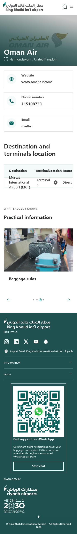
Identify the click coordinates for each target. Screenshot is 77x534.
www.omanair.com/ (36, 82)
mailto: (26, 126)
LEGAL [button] (7, 374)
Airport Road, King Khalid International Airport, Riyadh (41, 351)
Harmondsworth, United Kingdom (33, 59)
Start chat (38, 466)
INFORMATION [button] (12, 363)
